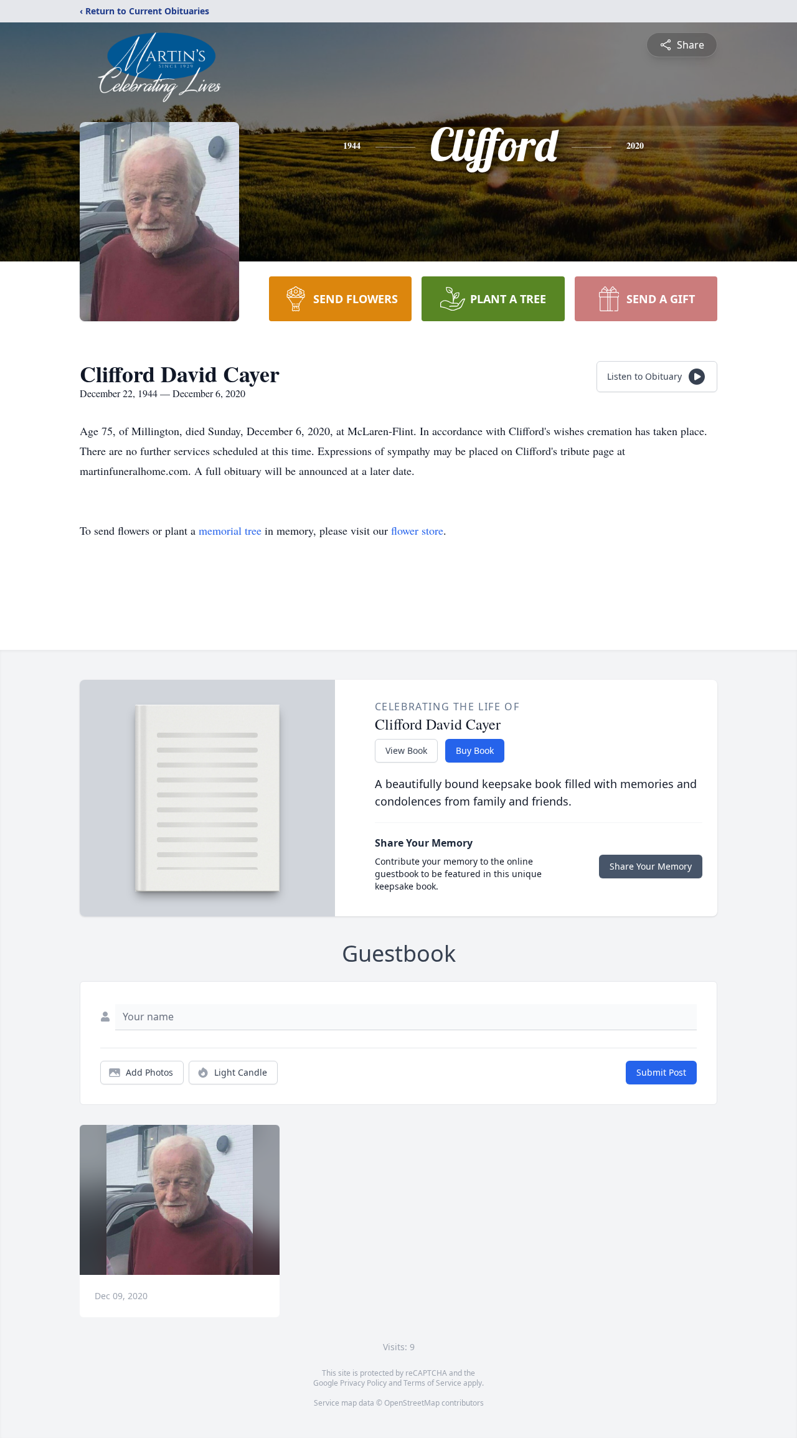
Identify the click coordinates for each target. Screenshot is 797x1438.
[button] (179, 1200)
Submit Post (661, 1072)
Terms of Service (432, 1383)
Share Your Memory (651, 866)
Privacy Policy (363, 1383)
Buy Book (475, 750)
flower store (417, 530)
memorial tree (230, 530)
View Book (406, 750)
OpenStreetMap (412, 1403)
